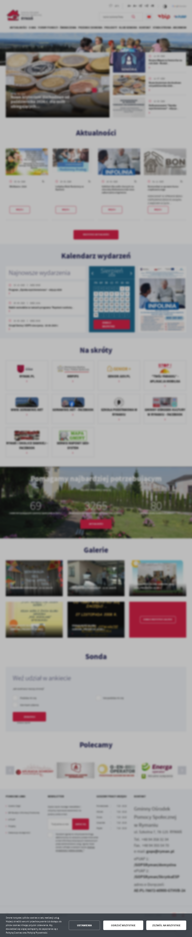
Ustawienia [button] (84, 925)
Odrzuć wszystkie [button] (123, 925)
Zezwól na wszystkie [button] (166, 925)
